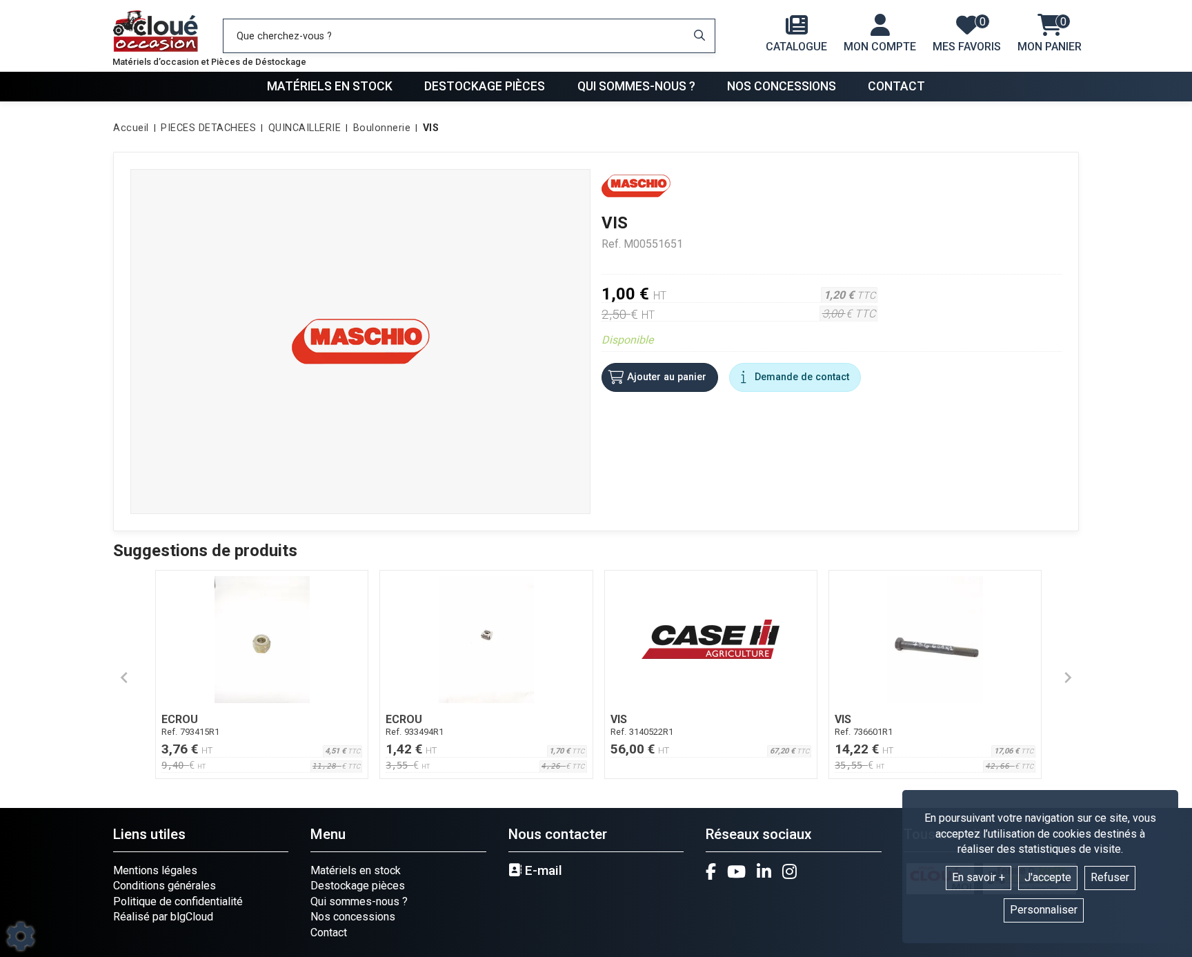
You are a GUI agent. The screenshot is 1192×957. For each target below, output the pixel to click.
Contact (896, 86)
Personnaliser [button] (1043, 909)
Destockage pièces (484, 86)
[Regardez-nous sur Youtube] (736, 871)
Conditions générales (164, 885)
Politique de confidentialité (178, 901)
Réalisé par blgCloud (163, 916)
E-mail (542, 870)
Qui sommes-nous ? (636, 86)
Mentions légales (155, 870)
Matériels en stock (330, 86)
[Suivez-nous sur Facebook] (711, 871)
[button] (428, 128)
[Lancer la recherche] (699, 36)
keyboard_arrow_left (124, 678)
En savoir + (978, 877)
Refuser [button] (1110, 877)
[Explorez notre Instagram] (789, 871)
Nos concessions (781, 86)
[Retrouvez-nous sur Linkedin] (764, 871)
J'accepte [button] (1047, 877)
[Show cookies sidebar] (20, 936)
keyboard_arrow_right (1068, 678)
